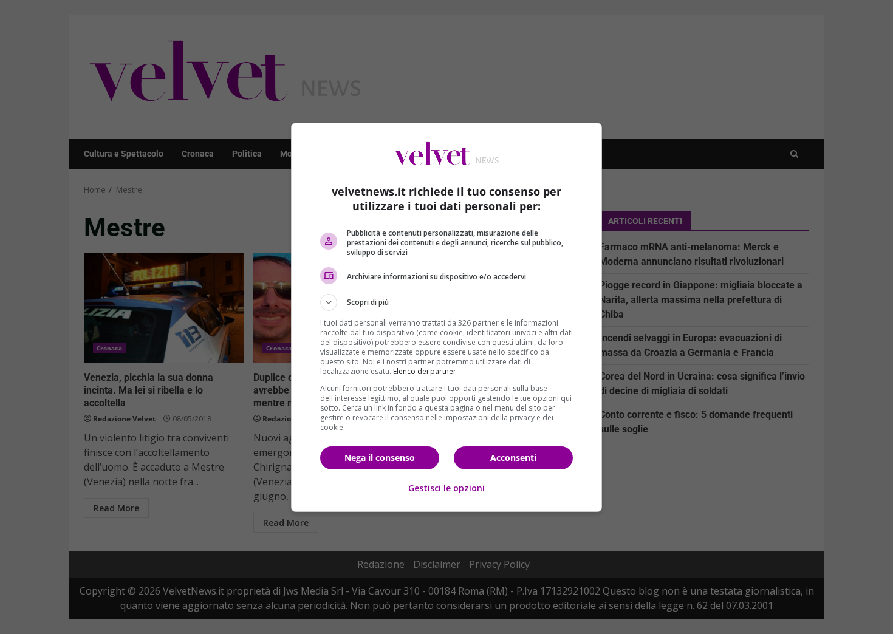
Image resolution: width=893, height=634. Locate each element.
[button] (446, 302)
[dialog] (446, 317)
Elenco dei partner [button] (424, 371)
